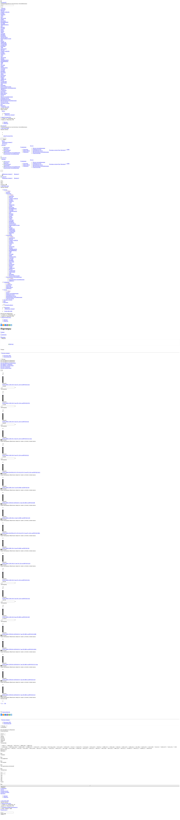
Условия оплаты (4, 791)
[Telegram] (11, 325)
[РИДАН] (11, 344)
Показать (3, 787)
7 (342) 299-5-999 (5, 107)
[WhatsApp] (4, 134)
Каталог (8, 192)
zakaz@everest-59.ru (6, 117)
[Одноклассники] (3, 325)
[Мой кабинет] (1, 172)
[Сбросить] (90, 785)
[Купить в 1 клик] (3, 373)
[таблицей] (2, 369)
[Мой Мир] (5, 325)
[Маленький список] (1, 370)
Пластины (11, 196)
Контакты (3, 793)
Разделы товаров (6, 353)
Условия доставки (5, 792)
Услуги (8, 292)
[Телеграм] (4, 132)
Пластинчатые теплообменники (16, 279)
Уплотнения (12, 237)
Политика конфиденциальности (10, 807)
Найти (2, 814)
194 (5, 703)
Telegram (5, 122)
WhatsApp (5, 123)
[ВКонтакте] (1, 325)
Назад (9, 191)
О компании (9, 284)
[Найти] (2, 7)
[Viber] (7, 325)
